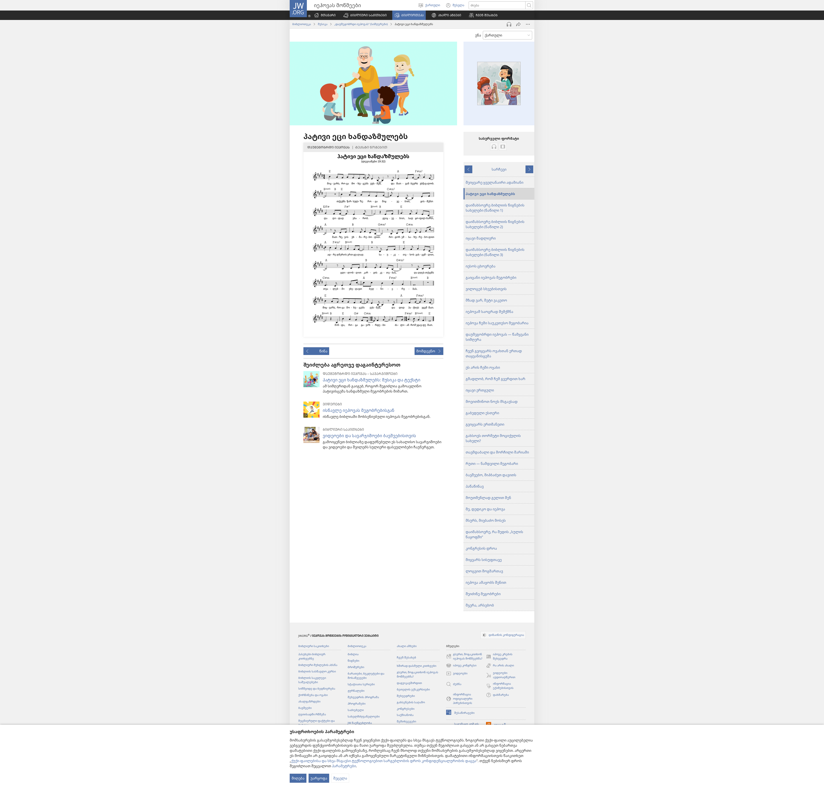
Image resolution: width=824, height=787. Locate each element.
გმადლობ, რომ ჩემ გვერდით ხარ (495, 378)
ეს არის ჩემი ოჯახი (483, 367)
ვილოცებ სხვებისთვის (486, 289)
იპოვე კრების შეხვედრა (499, 656)
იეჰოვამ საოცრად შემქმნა (489, 311)
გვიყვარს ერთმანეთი (485, 424)
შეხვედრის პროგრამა (363, 697)
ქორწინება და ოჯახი (313, 695)
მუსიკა (322, 24)
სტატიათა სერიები (361, 684)
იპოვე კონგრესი (461, 665)
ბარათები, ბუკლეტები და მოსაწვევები (366, 676)
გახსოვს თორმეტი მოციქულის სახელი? (493, 438)
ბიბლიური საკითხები (313, 646)
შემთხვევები (406, 721)
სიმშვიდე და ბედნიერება (316, 688)
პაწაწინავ (475, 486)
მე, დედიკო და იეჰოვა (485, 509)
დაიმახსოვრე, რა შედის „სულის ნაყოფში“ (494, 534)
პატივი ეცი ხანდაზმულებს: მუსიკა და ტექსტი (371, 380)
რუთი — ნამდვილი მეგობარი (492, 463)
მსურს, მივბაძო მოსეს (486, 520)
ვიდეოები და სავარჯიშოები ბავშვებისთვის (369, 435)
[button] (365, 15)
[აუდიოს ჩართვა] (509, 24)
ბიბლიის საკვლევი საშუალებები (312, 680)
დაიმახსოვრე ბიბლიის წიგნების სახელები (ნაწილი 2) (495, 224)
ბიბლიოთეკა (301, 24)
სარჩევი (499, 169)
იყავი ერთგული (480, 390)
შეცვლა (340, 778)
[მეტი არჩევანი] (528, 24)
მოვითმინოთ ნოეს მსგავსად (492, 401)
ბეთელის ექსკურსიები (413, 689)
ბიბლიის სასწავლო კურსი (317, 671)
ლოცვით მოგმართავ (484, 571)
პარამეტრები (344, 766)
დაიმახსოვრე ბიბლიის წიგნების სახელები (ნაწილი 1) (495, 208)
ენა (478, 35)
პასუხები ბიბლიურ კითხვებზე (311, 656)
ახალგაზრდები (309, 701)
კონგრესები (405, 709)
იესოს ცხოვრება (480, 266)
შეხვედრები (406, 696)
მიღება (298, 778)
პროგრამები (356, 703)
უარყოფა (319, 778)
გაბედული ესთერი (482, 413)
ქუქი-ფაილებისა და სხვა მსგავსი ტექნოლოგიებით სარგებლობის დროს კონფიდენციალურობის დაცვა (383, 760)
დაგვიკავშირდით (409, 683)
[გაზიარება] (518, 24)
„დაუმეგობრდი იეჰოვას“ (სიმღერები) (361, 24)
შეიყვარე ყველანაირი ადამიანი (494, 182)
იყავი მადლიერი (481, 238)
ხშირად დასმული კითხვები (416, 666)
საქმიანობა (405, 715)
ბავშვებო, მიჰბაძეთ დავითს (491, 475)
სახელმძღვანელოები (364, 716)
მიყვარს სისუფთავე (484, 559)
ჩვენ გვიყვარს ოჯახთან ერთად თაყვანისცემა (494, 353)
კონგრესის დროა (481, 548)
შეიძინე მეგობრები (483, 593)
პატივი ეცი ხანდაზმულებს (490, 193)
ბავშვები (305, 708)
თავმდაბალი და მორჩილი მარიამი (497, 452)
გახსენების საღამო (411, 702)
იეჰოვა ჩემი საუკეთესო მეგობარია (497, 323)
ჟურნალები (356, 691)
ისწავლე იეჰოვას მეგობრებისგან (358, 410)
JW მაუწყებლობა (360, 723)
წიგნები (353, 661)
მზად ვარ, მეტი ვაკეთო (486, 300)
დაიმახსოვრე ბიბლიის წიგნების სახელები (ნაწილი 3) (495, 252)
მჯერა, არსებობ (480, 605)
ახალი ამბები (407, 646)
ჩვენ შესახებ (406, 657)
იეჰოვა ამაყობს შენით (486, 582)
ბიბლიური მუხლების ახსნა (317, 665)
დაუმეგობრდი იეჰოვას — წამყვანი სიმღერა (497, 337)
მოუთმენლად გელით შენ (488, 497)
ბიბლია (353, 654)
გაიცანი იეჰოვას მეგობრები (491, 277)
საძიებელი (356, 710)
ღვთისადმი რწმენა (312, 714)
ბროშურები (356, 667)
